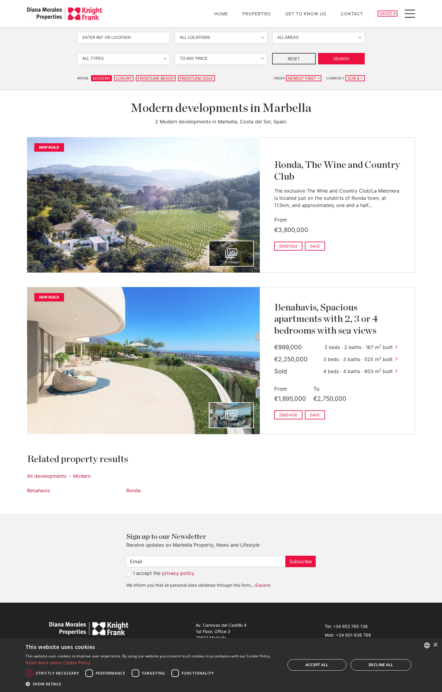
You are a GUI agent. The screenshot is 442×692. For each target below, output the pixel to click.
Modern (101, 78)
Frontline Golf (196, 78)
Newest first (302, 78)
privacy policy (178, 573)
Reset (294, 58)
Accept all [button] (316, 664)
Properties (256, 13)
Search (341, 58)
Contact (352, 13)
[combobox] (427, 645)
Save (315, 246)
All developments (46, 476)
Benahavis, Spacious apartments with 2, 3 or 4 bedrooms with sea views (326, 319)
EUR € (354, 78)
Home (221, 13)
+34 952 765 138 (350, 626)
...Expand (261, 585)
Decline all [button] (381, 664)
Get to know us (305, 13)
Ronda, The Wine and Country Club (337, 170)
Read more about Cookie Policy (58, 663)
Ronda (133, 490)
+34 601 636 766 (353, 635)
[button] (152, 683)
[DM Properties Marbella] (64, 13)
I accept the (164, 573)
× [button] (435, 645)
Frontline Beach (156, 78)
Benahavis (38, 490)
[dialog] (221, 665)
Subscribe (300, 561)
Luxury (124, 78)
